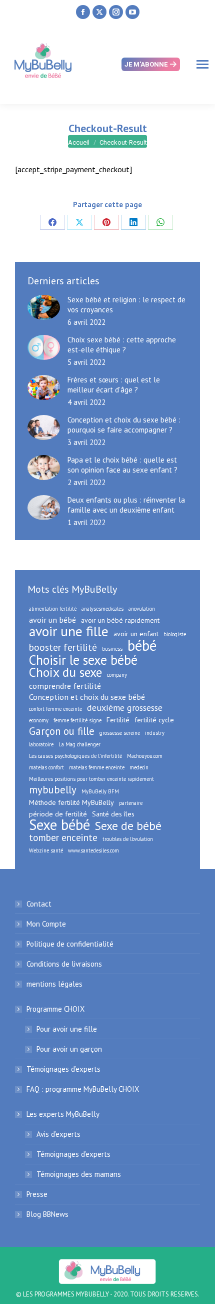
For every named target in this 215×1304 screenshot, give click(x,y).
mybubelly (52, 790)
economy (38, 720)
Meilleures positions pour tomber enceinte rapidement (91, 778)
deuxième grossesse (124, 708)
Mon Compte (46, 924)
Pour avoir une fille (66, 1029)
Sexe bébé (59, 825)
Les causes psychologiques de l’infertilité (75, 755)
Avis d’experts (58, 1134)
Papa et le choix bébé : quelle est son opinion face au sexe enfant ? (124, 465)
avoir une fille (68, 631)
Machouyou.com (144, 755)
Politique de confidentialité (70, 944)
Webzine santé (46, 850)
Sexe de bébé (128, 825)
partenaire (130, 802)
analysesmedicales (103, 608)
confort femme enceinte (55, 708)
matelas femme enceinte (96, 767)
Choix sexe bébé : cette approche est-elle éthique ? (122, 344)
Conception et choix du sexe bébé (87, 697)
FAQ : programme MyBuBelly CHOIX (82, 1089)
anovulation (141, 608)
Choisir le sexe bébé (83, 660)
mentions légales (54, 984)
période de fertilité (58, 813)
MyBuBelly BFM (100, 791)
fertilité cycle (154, 719)
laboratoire (41, 744)
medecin (139, 767)
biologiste (175, 634)
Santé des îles (113, 813)
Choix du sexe (65, 672)
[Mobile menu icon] (202, 64)
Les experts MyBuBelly (63, 1114)
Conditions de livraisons (64, 964)
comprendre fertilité (65, 686)
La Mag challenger (79, 744)
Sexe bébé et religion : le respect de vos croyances (127, 304)
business (112, 648)
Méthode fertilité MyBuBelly (71, 802)
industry (154, 732)
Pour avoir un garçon (69, 1049)
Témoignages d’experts (63, 1069)
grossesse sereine (120, 732)
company (117, 674)
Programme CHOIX (55, 1009)
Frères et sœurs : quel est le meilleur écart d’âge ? (114, 384)
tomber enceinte (63, 837)
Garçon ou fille (61, 731)
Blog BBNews (47, 1214)
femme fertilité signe (78, 720)
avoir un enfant (136, 633)
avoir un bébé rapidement (120, 620)
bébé (142, 645)
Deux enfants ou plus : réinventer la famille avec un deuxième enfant (126, 505)
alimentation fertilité (52, 608)
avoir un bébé (52, 620)
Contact (39, 904)
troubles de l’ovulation (127, 838)
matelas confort (46, 767)
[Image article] (44, 307)
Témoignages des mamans (78, 1174)
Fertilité (118, 719)
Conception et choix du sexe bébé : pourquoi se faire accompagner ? (124, 424)
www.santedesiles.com (93, 850)
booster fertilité (63, 647)
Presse (37, 1194)
